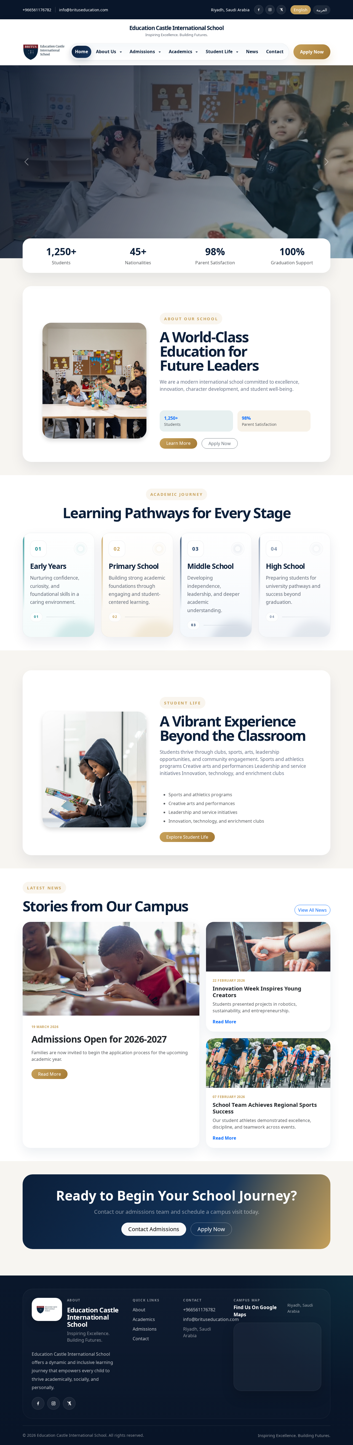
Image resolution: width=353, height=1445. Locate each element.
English (300, 9)
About (139, 1310)
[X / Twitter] (281, 9)
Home (81, 52)
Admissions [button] (143, 52)
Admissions (145, 1329)
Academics (144, 1319)
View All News (312, 910)
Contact (275, 52)
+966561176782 (37, 9)
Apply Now (312, 52)
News (252, 52)
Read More (49, 1074)
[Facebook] (258, 9)
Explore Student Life (187, 837)
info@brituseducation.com (83, 9)
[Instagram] (270, 9)
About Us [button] (106, 52)
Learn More (178, 443)
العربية (321, 9)
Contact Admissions (153, 1229)
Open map (277, 1357)
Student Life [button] (220, 52)
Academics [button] (181, 52)
